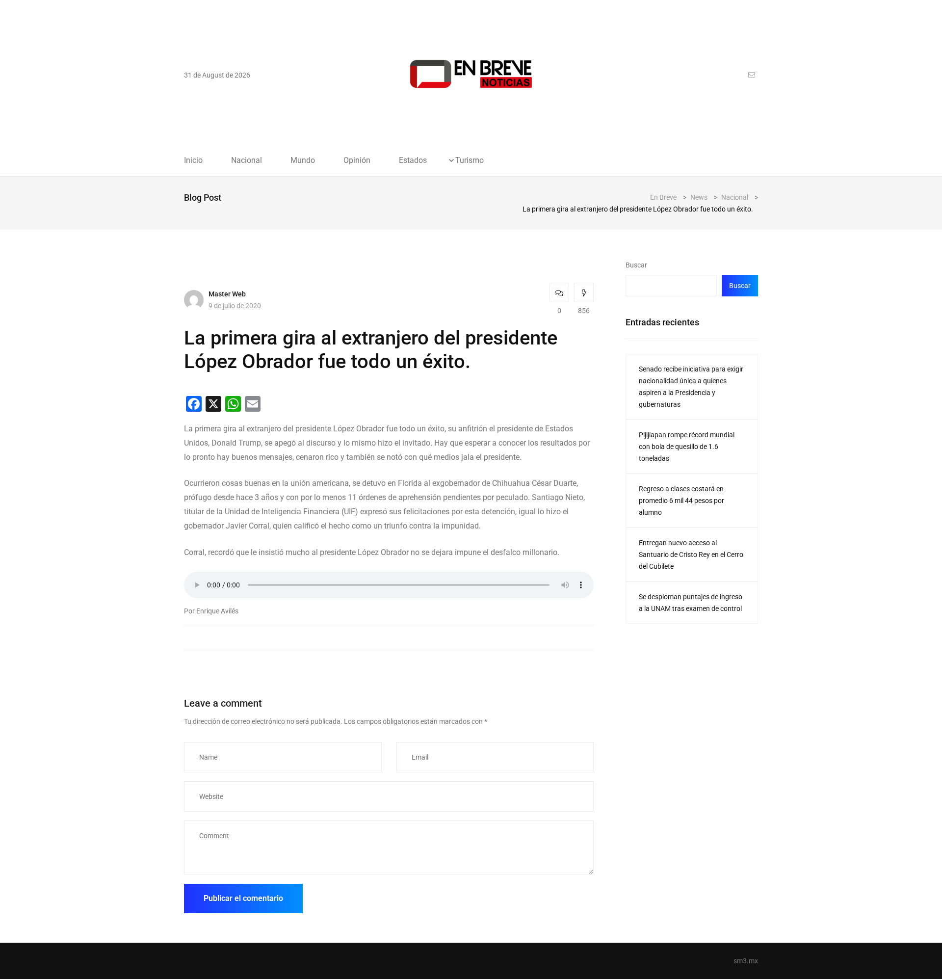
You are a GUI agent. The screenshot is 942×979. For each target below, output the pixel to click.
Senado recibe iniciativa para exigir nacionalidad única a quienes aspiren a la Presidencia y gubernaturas (691, 386)
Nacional (246, 160)
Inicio (193, 160)
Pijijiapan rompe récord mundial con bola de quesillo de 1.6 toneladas (686, 446)
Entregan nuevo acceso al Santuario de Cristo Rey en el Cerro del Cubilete (691, 554)
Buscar (636, 265)
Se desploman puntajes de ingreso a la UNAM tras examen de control (690, 602)
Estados (413, 160)
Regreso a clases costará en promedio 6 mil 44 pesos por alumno (681, 500)
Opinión (356, 160)
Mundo (302, 160)
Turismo (469, 160)
